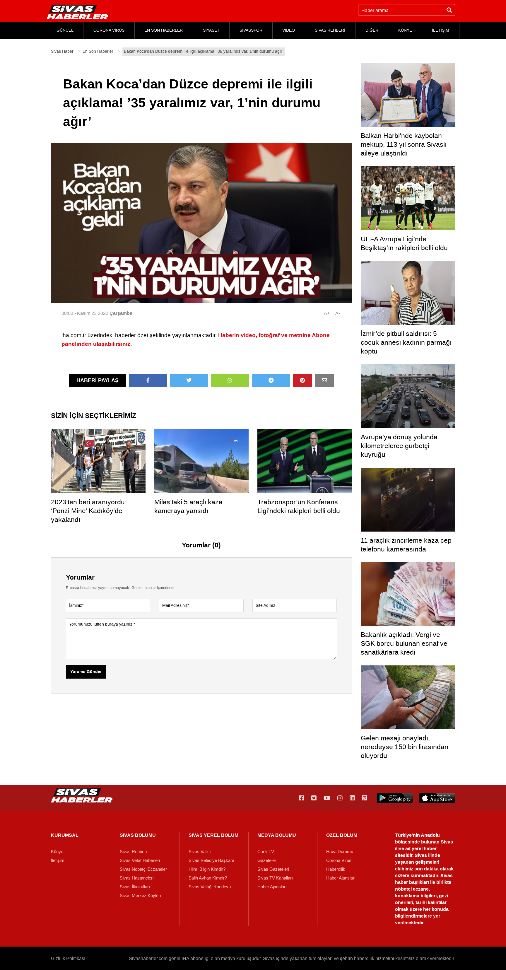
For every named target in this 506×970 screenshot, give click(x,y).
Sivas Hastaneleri (136, 878)
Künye (57, 852)
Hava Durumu (339, 852)
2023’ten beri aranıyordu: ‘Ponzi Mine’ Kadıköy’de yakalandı (88, 511)
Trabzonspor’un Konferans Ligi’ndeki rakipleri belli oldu (298, 506)
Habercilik (335, 869)
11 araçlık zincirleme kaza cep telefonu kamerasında (406, 545)
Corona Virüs (338, 860)
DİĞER (371, 30)
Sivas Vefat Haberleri (140, 860)
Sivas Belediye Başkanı (211, 860)
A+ (327, 313)
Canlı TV (265, 852)
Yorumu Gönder (86, 672)
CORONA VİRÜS (108, 30)
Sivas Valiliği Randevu (210, 887)
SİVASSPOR (251, 30)
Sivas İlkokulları (135, 887)
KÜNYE (405, 30)
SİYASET (211, 30)
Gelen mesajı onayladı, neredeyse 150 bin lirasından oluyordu (404, 747)
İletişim (57, 860)
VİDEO (288, 30)
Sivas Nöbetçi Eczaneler (143, 869)
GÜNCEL (65, 30)
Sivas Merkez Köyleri (140, 896)
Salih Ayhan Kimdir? (208, 878)
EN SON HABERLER (163, 30)
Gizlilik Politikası (68, 958)
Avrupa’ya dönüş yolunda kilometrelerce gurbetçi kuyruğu (399, 446)
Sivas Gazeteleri (273, 869)
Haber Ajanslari (271, 887)
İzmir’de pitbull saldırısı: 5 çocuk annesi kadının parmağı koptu (406, 342)
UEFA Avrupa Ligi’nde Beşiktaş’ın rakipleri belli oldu (404, 243)
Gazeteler (266, 860)
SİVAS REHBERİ (330, 30)
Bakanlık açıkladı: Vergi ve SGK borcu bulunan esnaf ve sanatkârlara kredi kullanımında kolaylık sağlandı (406, 647)
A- (337, 313)
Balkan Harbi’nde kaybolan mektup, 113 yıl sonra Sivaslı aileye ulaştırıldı (404, 144)
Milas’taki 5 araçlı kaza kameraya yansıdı (188, 506)
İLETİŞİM (440, 30)
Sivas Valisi (200, 852)
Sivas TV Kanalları (275, 878)
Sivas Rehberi (133, 852)
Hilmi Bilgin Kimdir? (207, 869)
